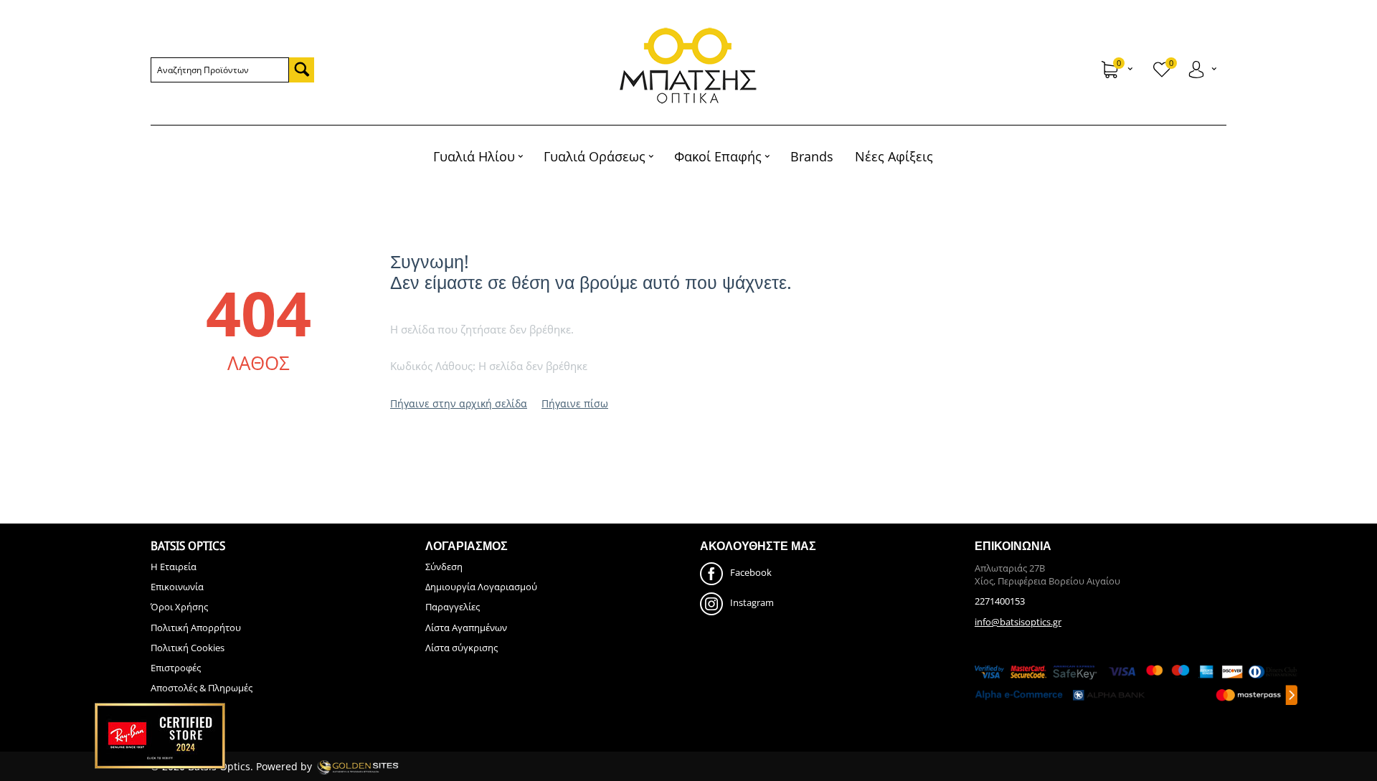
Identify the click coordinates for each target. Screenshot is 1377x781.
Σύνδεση (444, 566)
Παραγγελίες (452, 606)
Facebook (751, 572)
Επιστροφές (176, 667)
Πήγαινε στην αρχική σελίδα (458, 403)
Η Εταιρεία (174, 566)
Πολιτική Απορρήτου (196, 627)
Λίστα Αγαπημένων (466, 627)
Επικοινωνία (177, 586)
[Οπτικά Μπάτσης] (688, 66)
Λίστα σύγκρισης (461, 647)
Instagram (752, 602)
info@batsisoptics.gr (1018, 621)
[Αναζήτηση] (301, 69)
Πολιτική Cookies (187, 647)
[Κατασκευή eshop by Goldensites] (358, 766)
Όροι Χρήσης (179, 606)
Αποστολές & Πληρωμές (201, 687)
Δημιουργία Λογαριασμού (481, 586)
